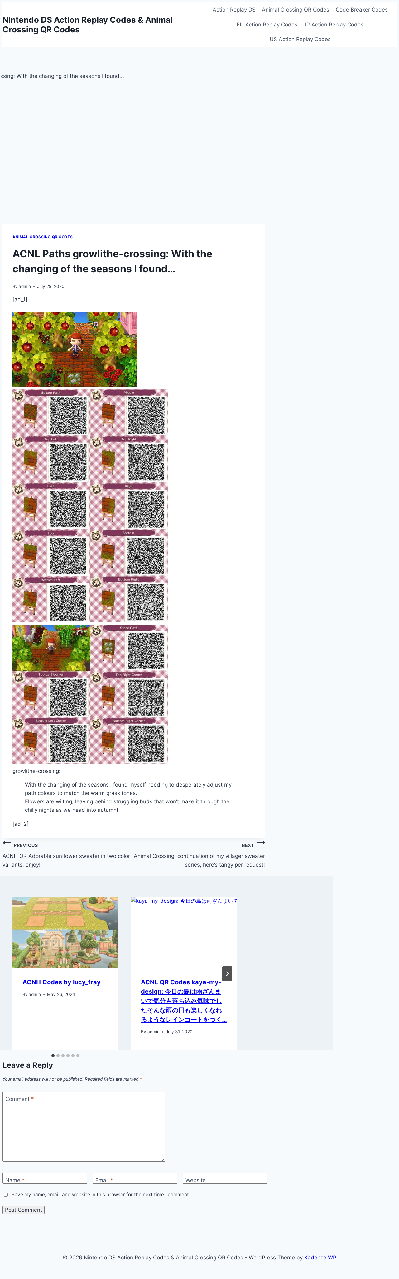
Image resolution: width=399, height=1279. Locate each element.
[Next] (227, 973)
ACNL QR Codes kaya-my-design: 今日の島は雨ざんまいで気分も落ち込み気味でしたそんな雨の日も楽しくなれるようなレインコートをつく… (184, 1000)
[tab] (53, 1055)
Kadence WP (320, 1257)
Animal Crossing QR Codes (295, 10)
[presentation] (65, 932)
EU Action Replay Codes (267, 24)
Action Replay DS (234, 10)
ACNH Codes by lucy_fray (61, 982)
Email (104, 1180)
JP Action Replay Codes (333, 24)
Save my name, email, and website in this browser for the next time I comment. (101, 1194)
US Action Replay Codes (300, 39)
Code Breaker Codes (362, 10)
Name (15, 1180)
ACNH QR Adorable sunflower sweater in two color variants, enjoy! (66, 855)
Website (195, 1180)
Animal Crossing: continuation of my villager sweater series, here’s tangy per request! (199, 855)
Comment (19, 1099)
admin (25, 286)
